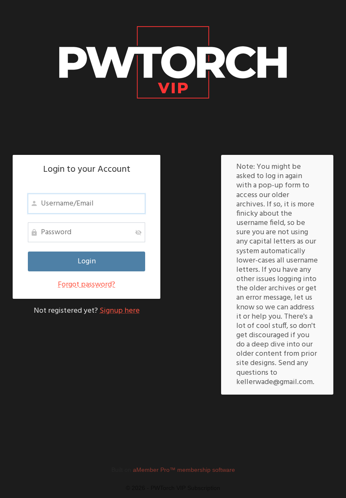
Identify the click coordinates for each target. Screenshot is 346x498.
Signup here (120, 311)
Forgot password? (86, 285)
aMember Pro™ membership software (184, 469)
